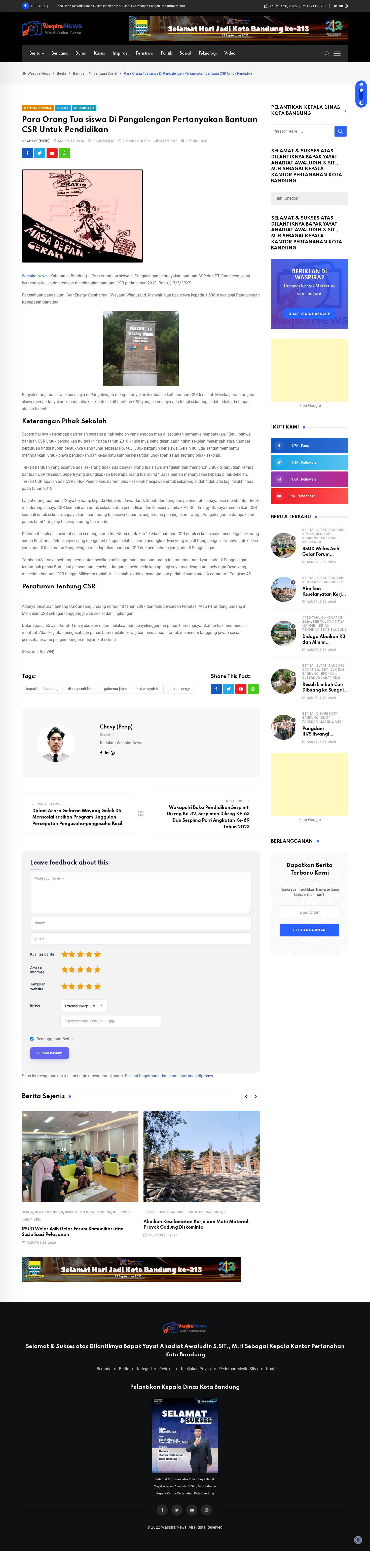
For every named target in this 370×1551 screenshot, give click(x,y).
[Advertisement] (309, 370)
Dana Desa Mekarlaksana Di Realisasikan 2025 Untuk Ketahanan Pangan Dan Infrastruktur (120, 6)
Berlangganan (309, 930)
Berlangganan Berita (54, 1039)
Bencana (60, 54)
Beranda (104, 1368)
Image (35, 1005)
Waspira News (34, 276)
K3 (226, 1212)
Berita (35, 54)
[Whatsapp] (64, 153)
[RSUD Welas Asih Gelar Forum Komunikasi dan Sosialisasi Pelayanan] (283, 545)
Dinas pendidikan (81, 689)
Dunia (80, 54)
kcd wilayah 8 (147, 689)
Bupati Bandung (49, 1212)
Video (230, 54)
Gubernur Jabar (115, 689)
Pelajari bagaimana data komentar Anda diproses (169, 1075)
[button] (245, 1096)
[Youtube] (52, 153)
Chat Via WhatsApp (309, 314)
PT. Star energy (178, 689)
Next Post (235, 801)
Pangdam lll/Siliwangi (322, 721)
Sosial (185, 54)
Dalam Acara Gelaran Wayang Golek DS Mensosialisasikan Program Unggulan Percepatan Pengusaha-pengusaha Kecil (77, 817)
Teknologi (207, 54)
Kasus (99, 54)
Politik (166, 54)
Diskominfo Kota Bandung (88, 1212)
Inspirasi (120, 54)
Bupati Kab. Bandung (42, 689)
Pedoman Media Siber (238, 1368)
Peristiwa (144, 54)
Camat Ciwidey (315, 669)
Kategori (144, 1368)
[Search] (327, 53)
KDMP (326, 717)
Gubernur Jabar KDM (321, 677)
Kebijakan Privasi (196, 1368)
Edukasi (328, 673)
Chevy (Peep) (38, 141)
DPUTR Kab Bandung (204, 1212)
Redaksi (166, 1368)
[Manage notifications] (358, 1540)
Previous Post (50, 804)
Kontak (272, 1368)
